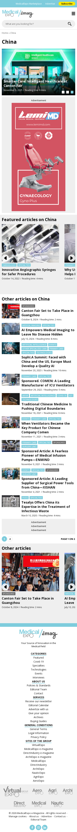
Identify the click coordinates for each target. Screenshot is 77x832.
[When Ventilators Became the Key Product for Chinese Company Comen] (11, 427)
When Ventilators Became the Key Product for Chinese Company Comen (45, 427)
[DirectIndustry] (20, 804)
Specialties (37, 76)
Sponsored (28, 306)
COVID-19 (61, 395)
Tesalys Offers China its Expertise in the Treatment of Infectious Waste (45, 506)
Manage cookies (18, 816)
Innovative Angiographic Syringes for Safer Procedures (29, 271)
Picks (25, 497)
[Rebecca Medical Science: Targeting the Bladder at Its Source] (38, 72)
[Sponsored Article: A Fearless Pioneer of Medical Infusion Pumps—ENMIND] (11, 453)
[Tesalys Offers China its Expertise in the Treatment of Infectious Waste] (11, 506)
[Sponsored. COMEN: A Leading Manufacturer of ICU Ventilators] (11, 382)
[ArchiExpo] (68, 791)
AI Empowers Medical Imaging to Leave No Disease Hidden (47, 332)
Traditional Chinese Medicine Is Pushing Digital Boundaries (46, 406)
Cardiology (9, 265)
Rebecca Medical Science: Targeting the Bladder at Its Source (35, 83)
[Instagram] (38, 827)
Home (5, 32)
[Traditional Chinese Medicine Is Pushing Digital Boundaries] (11, 404)
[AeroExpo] (38, 791)
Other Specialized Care (16, 76)
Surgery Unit (29, 446)
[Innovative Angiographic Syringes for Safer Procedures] (30, 243)
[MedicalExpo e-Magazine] (38, 13)
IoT (71, 395)
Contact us (60, 816)
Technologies (44, 352)
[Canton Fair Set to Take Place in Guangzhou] (11, 312)
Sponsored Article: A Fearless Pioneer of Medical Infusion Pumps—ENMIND (44, 455)
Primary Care (56, 348)
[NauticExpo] (57, 804)
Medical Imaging (31, 325)
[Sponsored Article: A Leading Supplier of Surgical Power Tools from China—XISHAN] (11, 480)
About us (34, 816)
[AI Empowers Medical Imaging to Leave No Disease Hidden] (11, 331)
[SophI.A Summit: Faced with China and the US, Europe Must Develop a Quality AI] (11, 357)
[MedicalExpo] (39, 804)
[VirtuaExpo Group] (15, 791)
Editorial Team (38, 819)
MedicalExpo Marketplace (29, 3)
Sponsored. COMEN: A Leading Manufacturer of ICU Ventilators (47, 383)
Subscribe (67, 3)
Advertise (50, 3)
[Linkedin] (44, 827)
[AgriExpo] (52, 791)
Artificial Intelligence (34, 344)
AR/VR (25, 395)
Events (52, 344)
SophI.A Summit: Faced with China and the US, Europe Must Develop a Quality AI (46, 361)
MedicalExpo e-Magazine (30, 813)
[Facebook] (32, 827)
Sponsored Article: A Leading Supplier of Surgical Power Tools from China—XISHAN (47, 482)
